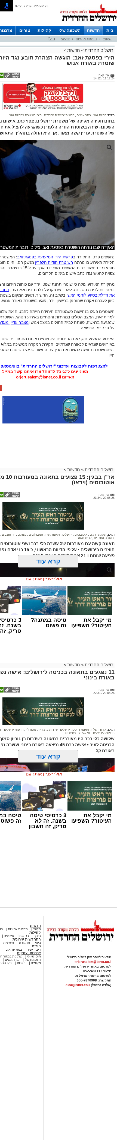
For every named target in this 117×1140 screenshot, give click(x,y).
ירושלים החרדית (99, 50)
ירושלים (66, 534)
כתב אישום (83, 115)
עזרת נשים (11, 960)
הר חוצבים (8, 534)
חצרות (21, 963)
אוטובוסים (80, 534)
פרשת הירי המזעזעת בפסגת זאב (45, 257)
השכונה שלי (70, 30)
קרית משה (84, 537)
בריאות (24, 936)
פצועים (21, 534)
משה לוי (30, 729)
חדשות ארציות (86, 39)
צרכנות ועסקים (29, 953)
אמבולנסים (35, 534)
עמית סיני (70, 733)
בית (109, 30)
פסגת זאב (99, 115)
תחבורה (24, 943)
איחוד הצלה (98, 729)
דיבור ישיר (34, 949)
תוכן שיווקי (33, 956)
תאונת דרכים (97, 534)
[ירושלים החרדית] (80, 945)
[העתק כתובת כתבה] (12, 77)
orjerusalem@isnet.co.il (38, 377)
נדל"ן (51, 39)
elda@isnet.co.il (78, 985)
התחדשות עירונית (27, 939)
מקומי (107, 39)
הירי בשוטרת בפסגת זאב (25, 115)
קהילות (44, 30)
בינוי (38, 943)
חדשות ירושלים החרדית (58, 115)
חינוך (37, 936)
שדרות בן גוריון (48, 729)
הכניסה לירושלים (103, 733)
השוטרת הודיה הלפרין (54, 262)
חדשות (93, 30)
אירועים (9, 936)
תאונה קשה (52, 534)
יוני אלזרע (84, 733)
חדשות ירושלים (13, 729)
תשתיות (8, 943)
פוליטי (65, 39)
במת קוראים (13, 949)
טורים (24, 30)
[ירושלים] (88, 25)
